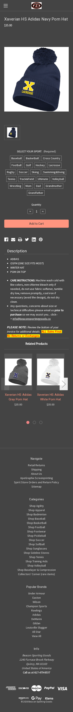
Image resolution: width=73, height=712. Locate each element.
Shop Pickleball (36, 536)
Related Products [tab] (36, 344)
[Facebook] (6, 239)
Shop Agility (36, 506)
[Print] (20, 239)
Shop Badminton (36, 514)
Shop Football (36, 527)
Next (64, 384)
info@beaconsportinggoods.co (32, 319)
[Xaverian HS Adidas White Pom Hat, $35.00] (50, 372)
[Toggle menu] (5, 5)
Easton (36, 597)
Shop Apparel (36, 510)
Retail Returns (36, 465)
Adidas (36, 615)
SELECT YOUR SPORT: (36, 151)
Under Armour (36, 593)
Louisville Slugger (36, 627)
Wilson (37, 602)
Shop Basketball (36, 523)
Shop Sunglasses (36, 548)
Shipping (36, 469)
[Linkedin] (34, 239)
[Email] (13, 239)
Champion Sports (36, 606)
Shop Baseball (36, 518)
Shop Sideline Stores (36, 553)
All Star (36, 632)
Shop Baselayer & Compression (36, 570)
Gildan (36, 623)
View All (36, 636)
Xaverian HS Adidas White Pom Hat (50, 397)
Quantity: (36, 204)
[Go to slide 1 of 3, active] (27, 422)
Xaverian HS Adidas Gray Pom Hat (18, 397)
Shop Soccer (36, 540)
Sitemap (36, 486)
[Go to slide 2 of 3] (34, 422)
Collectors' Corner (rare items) (36, 574)
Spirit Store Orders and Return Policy (36, 482)
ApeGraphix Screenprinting (36, 478)
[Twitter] (27, 239)
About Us (36, 474)
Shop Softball (37, 544)
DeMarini (36, 619)
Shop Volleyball (36, 565)
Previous (5, 384)
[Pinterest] (41, 239)
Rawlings (36, 610)
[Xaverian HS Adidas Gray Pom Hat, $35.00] (18, 372)
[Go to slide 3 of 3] (40, 422)
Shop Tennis (36, 557)
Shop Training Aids (37, 561)
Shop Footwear (36, 531)
